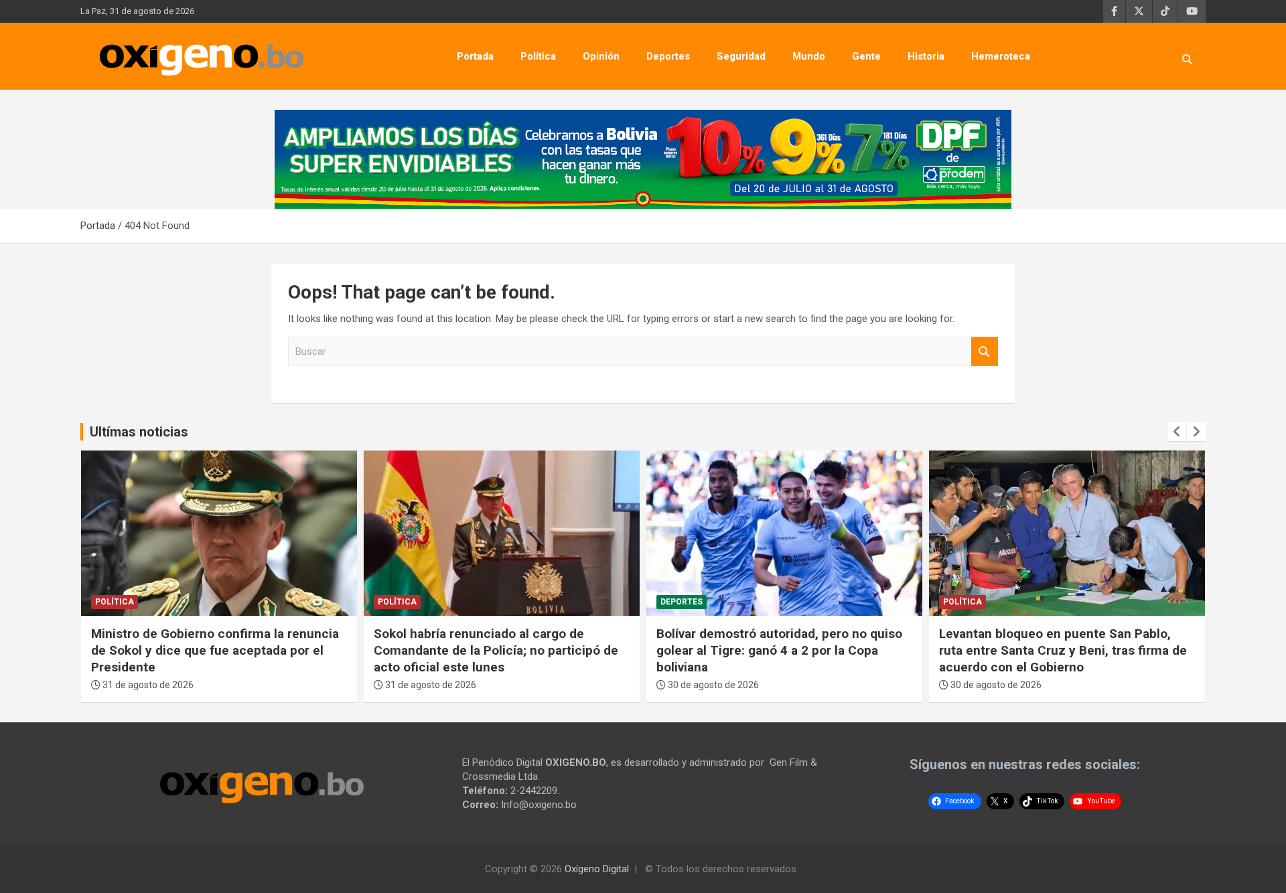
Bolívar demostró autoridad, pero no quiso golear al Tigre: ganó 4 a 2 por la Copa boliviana (779, 650)
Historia (926, 56)
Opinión (601, 56)
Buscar (984, 352)
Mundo (808, 56)
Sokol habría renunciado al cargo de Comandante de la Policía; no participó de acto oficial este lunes (496, 650)
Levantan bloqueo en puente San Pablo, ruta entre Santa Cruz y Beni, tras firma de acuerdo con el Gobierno (1063, 650)
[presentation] (1176, 431)
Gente (866, 56)
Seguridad (741, 56)
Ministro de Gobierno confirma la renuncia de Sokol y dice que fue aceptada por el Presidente (215, 650)
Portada (475, 56)
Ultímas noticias (139, 432)
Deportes (668, 56)
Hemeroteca (1000, 56)
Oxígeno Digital (597, 869)
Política (538, 56)
